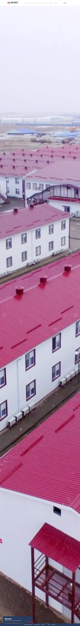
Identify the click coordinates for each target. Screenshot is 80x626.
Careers (35, 2)
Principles (41, 2)
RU (63, 3)
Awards (55, 2)
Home (26, 2)
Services (31, 2)
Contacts (46, 2)
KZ (66, 3)
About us (51, 2)
